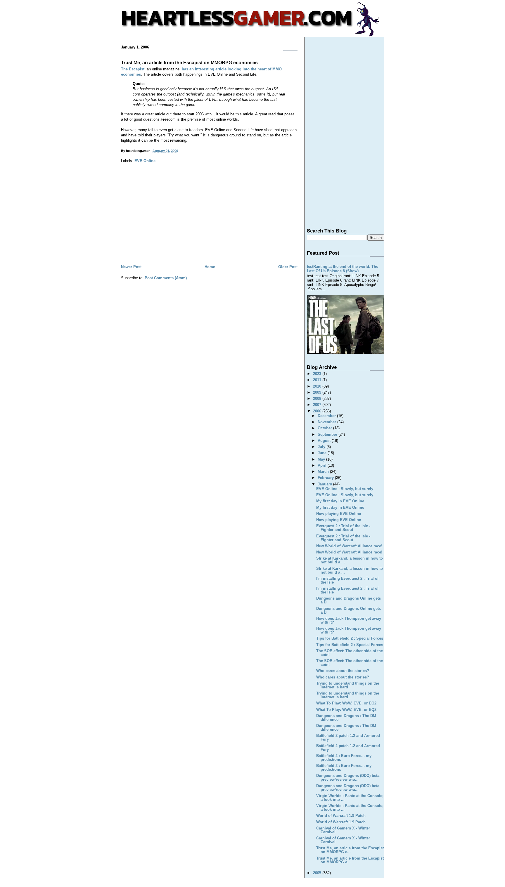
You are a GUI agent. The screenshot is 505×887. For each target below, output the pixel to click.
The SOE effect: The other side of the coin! (349, 653)
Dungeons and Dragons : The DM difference (346, 718)
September (328, 434)
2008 (317, 398)
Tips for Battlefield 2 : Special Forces (349, 638)
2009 (317, 392)
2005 (317, 873)
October (325, 428)
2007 (317, 404)
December (327, 416)
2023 (317, 374)
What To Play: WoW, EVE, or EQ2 (346, 703)
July (322, 447)
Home (210, 267)
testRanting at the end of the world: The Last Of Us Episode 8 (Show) (342, 268)
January (325, 484)
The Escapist (132, 69)
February (326, 477)
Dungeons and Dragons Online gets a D (348, 600)
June (323, 453)
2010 (317, 386)
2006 (317, 411)
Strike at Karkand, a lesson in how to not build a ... (349, 560)
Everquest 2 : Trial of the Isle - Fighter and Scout (343, 528)
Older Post (288, 267)
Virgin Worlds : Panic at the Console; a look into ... (349, 798)
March (324, 471)
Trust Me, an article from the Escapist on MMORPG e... (350, 850)
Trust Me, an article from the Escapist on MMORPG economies (189, 62)
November (327, 422)
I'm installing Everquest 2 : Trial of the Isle (347, 580)
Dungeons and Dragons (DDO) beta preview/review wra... (347, 777)
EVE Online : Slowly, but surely (344, 489)
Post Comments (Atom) (166, 278)
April (323, 465)
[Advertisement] (209, 220)
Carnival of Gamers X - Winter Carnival (343, 830)
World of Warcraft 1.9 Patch (341, 815)
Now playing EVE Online (338, 513)
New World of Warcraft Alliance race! (349, 546)
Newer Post (131, 267)
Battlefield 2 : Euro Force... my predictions (343, 758)
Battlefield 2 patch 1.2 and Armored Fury (348, 737)
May (322, 459)
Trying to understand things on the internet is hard (347, 685)
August (325, 440)
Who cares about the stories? (342, 671)
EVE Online (144, 161)
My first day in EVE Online (340, 501)
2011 (317, 380)
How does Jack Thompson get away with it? (348, 620)
